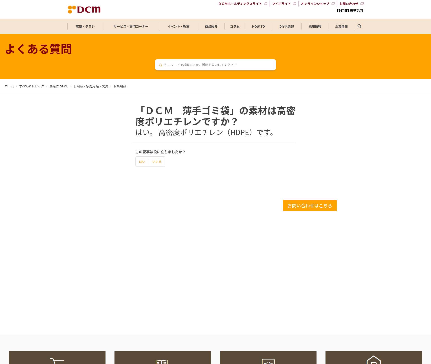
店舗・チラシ (85, 26)
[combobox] (215, 64)
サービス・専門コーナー (131, 26)
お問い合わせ (348, 3)
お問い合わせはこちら (309, 205)
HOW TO (258, 26)
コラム (235, 26)
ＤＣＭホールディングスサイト (240, 3)
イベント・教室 (178, 26)
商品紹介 (211, 26)
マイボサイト (281, 3)
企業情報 (341, 26)
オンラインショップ (315, 3)
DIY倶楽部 (286, 26)
